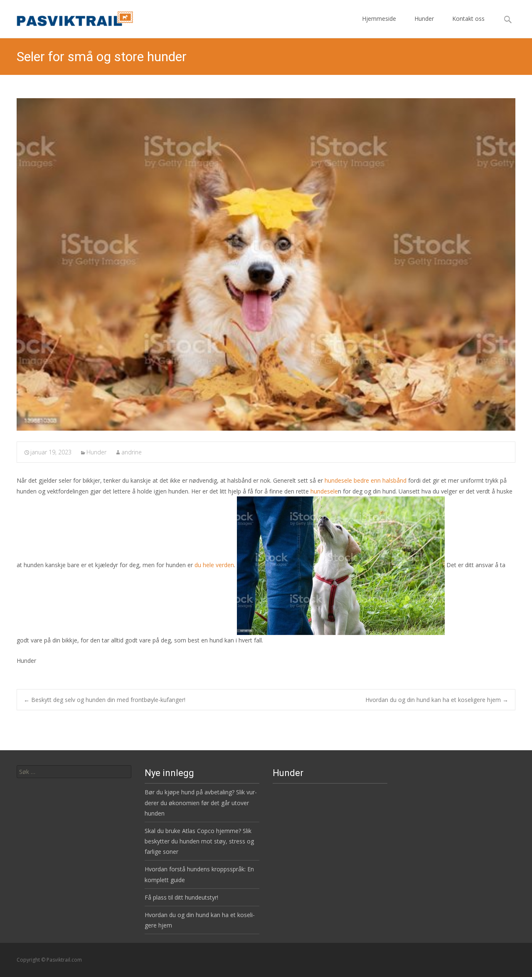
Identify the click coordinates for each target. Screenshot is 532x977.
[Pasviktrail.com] (68, 16)
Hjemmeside (379, 18)
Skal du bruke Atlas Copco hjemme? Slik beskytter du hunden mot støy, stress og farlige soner (199, 841)
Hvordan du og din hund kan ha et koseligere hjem (436, 700)
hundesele (324, 491)
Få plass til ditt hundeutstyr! (181, 897)
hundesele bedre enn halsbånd (365, 480)
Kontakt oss (468, 18)
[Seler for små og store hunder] (266, 264)
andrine (131, 452)
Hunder (424, 18)
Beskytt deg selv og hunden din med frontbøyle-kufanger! (104, 700)
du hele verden (214, 565)
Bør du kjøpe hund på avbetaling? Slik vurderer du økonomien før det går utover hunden (201, 802)
